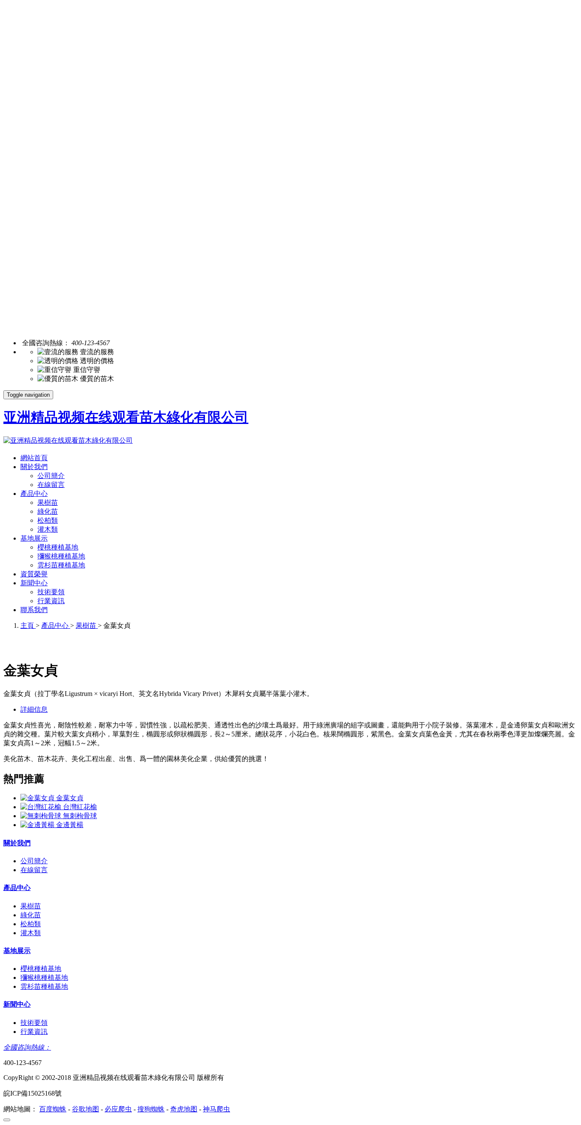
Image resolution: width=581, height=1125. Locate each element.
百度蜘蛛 (52, 1109)
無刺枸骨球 (80, 815)
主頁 (28, 625)
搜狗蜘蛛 (151, 1109)
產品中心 (34, 493)
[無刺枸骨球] (41, 815)
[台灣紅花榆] (41, 806)
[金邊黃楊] (38, 824)
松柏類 (47, 520)
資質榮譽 (34, 574)
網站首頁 (34, 457)
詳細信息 (34, 709)
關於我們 (34, 466)
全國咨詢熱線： (27, 1047)
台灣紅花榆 (80, 806)
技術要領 (51, 591)
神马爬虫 (216, 1109)
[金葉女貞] (38, 798)
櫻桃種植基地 (57, 547)
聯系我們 (34, 609)
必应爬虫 (118, 1109)
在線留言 (51, 484)
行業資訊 (51, 600)
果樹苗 (47, 502)
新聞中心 (34, 583)
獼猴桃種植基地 (61, 556)
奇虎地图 (183, 1109)
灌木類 (47, 529)
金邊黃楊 (69, 824)
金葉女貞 (69, 798)
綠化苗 (47, 511)
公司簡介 (51, 475)
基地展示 (34, 538)
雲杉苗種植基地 (61, 565)
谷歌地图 (85, 1109)
